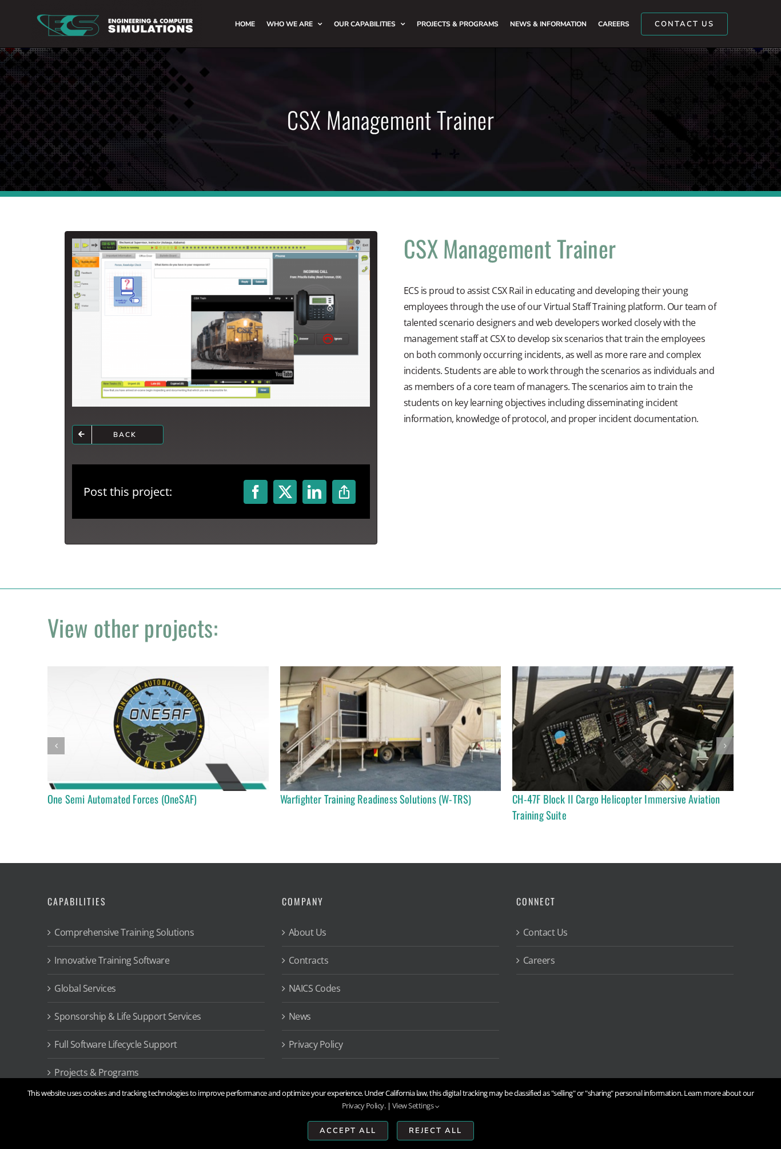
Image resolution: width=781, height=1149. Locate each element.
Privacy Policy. (364, 1105)
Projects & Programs (96, 1072)
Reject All (435, 1131)
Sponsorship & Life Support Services (127, 1016)
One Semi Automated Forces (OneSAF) (122, 798)
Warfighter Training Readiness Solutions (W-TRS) (376, 798)
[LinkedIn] (314, 492)
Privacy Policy (316, 1044)
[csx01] (221, 243)
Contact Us (545, 932)
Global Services (85, 988)
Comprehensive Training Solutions (124, 932)
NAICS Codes (315, 988)
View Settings (413, 1105)
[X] (285, 492)
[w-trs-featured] (390, 671)
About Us (307, 932)
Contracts (309, 960)
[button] (56, 745)
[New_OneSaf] (158, 671)
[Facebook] (255, 492)
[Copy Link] (344, 492)
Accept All (348, 1131)
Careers (539, 960)
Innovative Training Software (111, 960)
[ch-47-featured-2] (623, 671)
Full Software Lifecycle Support (115, 1044)
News (300, 1016)
